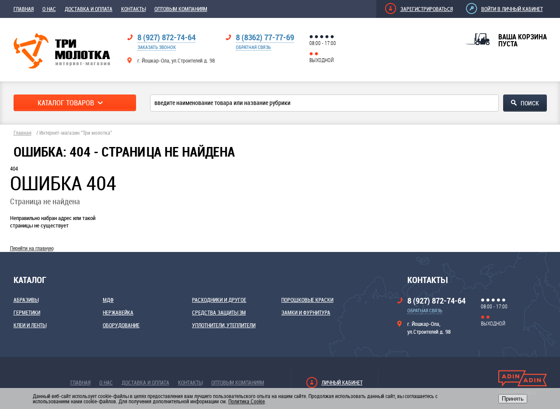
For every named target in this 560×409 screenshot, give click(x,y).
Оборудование (121, 325)
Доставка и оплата (88, 8)
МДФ (108, 299)
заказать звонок (156, 47)
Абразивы (26, 299)
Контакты (133, 8)
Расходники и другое (219, 299)
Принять (513, 398)
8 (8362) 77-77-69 (265, 37)
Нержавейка (118, 312)
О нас (49, 8)
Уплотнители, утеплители (224, 325)
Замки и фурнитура (305, 312)
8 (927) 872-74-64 (166, 37)
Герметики (27, 312)
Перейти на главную (31, 248)
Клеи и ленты (30, 325)
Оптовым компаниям (180, 8)
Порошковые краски (307, 299)
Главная (24, 8)
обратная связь (253, 47)
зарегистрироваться (426, 8)
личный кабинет (342, 382)
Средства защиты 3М (219, 312)
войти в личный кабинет (512, 8)
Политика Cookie (246, 401)
